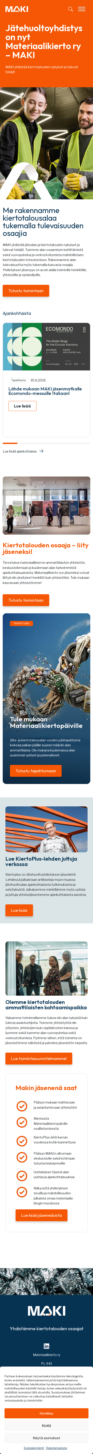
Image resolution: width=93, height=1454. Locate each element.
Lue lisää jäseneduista (41, 1215)
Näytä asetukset (46, 1438)
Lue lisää (22, 406)
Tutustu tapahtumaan (36, 770)
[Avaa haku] (70, 9)
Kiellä (46, 1426)
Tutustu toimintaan (26, 290)
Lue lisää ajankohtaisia (20, 451)
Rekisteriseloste (56, 1448)
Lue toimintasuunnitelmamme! (39, 1058)
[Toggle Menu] (81, 9)
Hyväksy (46, 1413)
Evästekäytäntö (34, 1448)
